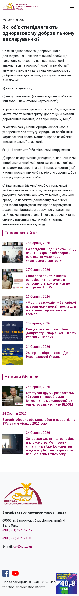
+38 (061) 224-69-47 (17, 530)
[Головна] (22, 6)
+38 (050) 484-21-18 (17, 538)
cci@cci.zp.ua (22, 546)
